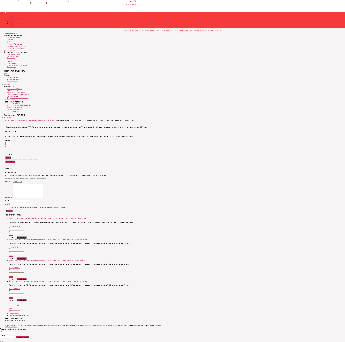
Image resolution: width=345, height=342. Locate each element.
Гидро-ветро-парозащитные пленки (17, 98)
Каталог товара (13, 16)
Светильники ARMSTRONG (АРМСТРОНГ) (19, 106)
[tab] (174, 165)
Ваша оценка (9, 181)
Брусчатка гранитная (13, 83)
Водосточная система (13, 54)
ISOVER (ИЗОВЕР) (12, 91)
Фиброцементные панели (14, 44)
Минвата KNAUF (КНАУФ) (14, 89)
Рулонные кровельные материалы (17, 65)
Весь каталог (7, 117)
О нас (10, 308)
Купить (8, 157)
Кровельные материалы (11, 50)
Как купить (12, 21)
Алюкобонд (10, 39)
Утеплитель (7, 84)
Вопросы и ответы (14, 312)
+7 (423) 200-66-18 (130, 4)
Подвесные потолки (9, 100)
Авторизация (130, 3)
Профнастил (11, 58)
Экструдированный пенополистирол (18, 94)
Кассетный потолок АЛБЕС (15, 107)
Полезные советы (14, 313)
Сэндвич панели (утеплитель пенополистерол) (41, 120)
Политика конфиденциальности (18, 315)
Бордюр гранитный (12, 77)
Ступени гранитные (13, 79)
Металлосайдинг (12, 43)
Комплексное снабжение (16, 18)
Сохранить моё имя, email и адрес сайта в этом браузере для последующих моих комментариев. (36, 207)
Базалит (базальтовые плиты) (16, 92)
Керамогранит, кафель (10, 69)
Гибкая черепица (12, 63)
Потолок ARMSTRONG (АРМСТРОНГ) (18, 104)
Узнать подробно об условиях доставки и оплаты (23, 160)
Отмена (26, 337)
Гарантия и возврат (14, 310)
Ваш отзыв (8, 197)
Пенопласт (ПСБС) (12, 96)
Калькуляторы (13, 20)
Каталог (2, 13)
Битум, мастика (11, 67)
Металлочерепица (12, 56)
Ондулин (9, 60)
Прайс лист (12, 25)
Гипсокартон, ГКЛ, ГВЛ (10, 113)
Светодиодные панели (14, 109)
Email (7, 204)
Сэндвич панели (22, 120)
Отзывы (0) (12, 165)
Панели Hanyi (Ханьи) (13, 37)
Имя (7, 201)
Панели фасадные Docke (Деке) (16, 46)
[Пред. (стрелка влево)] (0, 341)
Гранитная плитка (12, 81)
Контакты (11, 27)
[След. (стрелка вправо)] (2, 341)
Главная (7, 120)
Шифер (9, 61)
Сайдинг (9, 41)
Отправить (19, 337)
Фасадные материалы (10, 33)
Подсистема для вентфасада (15, 48)
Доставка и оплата (14, 23)
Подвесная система (13, 111)
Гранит (6, 73)
